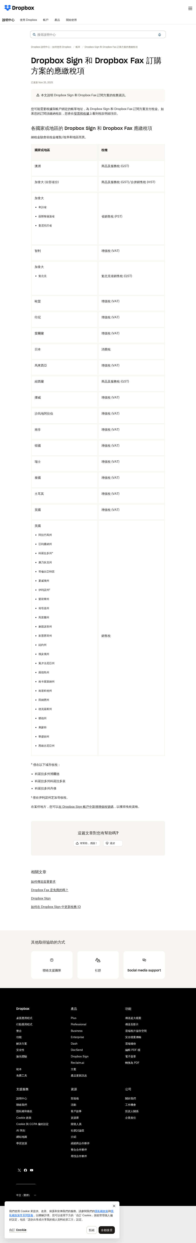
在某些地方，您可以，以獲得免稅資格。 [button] (86, 807)
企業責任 (130, 1117)
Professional (78, 1024)
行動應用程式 (24, 1024)
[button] (34, 34)
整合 (19, 1030)
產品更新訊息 (79, 1075)
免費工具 (21, 1075)
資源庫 (75, 1117)
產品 (57, 19)
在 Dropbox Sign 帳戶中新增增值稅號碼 (86, 807)
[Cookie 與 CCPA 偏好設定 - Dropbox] (62, 1219)
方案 (73, 1069)
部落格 (75, 1098)
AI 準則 (20, 1130)
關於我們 (130, 1098)
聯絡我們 (21, 1104)
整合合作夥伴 (79, 1149)
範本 (19, 1069)
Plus (73, 1018)
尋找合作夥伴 (79, 1156)
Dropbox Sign (80, 1056)
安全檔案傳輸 (133, 1037)
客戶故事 (76, 1111)
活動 (73, 1104)
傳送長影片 (132, 1024)
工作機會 (130, 1104)
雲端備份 (130, 1043)
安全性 (20, 1049)
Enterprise (77, 1037)
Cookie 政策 (23, 1117)
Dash (74, 1043)
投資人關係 (132, 1111)
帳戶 (45, 19)
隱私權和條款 (24, 1111)
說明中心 (8, 20)
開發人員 (76, 1124)
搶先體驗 (21, 1056)
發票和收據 (81, 113)
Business (76, 1030)
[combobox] (98, 34)
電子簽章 (130, 1056)
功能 (19, 1037)
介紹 (73, 1136)
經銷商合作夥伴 (80, 1143)
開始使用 (71, 19)
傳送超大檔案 (133, 1018)
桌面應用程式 (24, 1018)
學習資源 (21, 1143)
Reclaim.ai (77, 1062)
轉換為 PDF (132, 1062)
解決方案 (21, 1043)
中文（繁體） (23, 1195)
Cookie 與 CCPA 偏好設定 (32, 1124)
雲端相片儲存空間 (136, 1030)
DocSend (77, 1049)
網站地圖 (21, 1136)
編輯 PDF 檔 (132, 1049)
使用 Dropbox (28, 19)
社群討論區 (77, 1130)
